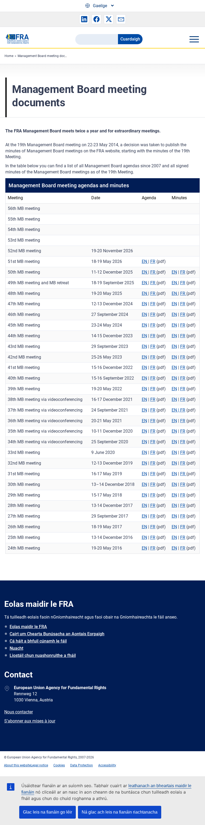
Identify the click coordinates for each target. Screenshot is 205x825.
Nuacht (16, 648)
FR (152, 261)
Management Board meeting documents (47, 56)
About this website (17, 765)
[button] (84, 19)
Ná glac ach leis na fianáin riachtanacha (119, 812)
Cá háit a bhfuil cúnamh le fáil (38, 641)
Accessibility (107, 765)
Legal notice (39, 765)
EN (145, 261)
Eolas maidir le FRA (28, 626)
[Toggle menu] (194, 39)
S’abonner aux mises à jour (29, 721)
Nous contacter (18, 711)
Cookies (59, 765)
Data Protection (81, 765)
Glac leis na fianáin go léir (47, 812)
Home (9, 56)
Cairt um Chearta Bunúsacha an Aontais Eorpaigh (57, 633)
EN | (176, 410)
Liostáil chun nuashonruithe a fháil (43, 655)
